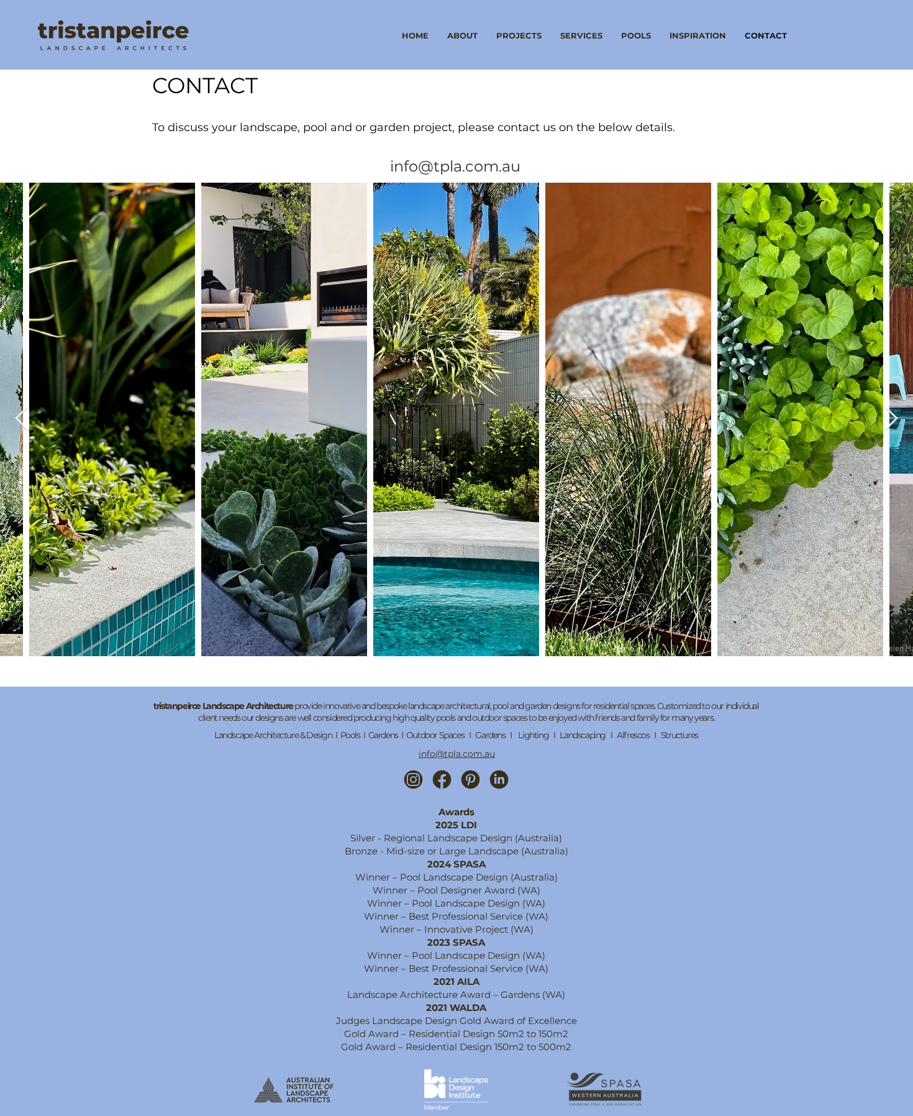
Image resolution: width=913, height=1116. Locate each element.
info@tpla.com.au (457, 753)
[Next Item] (891, 419)
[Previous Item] (22, 419)
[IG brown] (413, 779)
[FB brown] (442, 779)
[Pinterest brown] (470, 779)
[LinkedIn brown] (499, 779)
